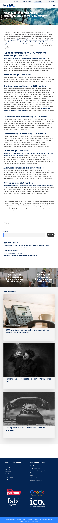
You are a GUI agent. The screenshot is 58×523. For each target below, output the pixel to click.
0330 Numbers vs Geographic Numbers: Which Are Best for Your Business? (26, 245)
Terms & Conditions (36, 480)
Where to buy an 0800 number (12, 253)
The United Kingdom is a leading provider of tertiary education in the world (28, 186)
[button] (54, 5)
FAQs (31, 475)
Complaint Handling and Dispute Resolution (39, 472)
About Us (33, 466)
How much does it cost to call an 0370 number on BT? (20, 248)
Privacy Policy (34, 478)
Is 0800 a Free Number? (10, 250)
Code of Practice (35, 468)
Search (5, 231)
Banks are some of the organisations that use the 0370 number (24, 58)
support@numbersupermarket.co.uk (17, 479)
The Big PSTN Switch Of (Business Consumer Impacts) (20, 256)
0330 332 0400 (10, 477)
